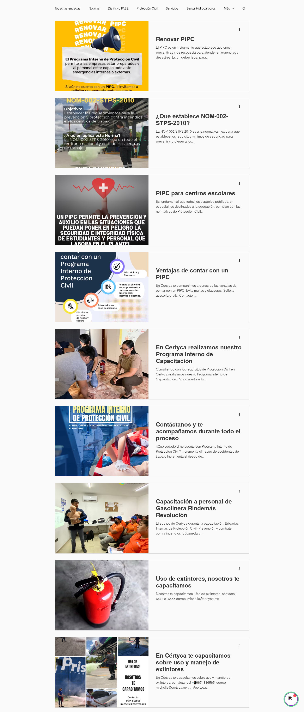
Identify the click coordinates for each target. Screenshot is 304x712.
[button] (244, 9)
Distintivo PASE (118, 8)
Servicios (172, 8)
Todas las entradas (67, 8)
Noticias (94, 8)
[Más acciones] (240, 29)
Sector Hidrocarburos (201, 8)
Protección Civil (147, 8)
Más (227, 8)
